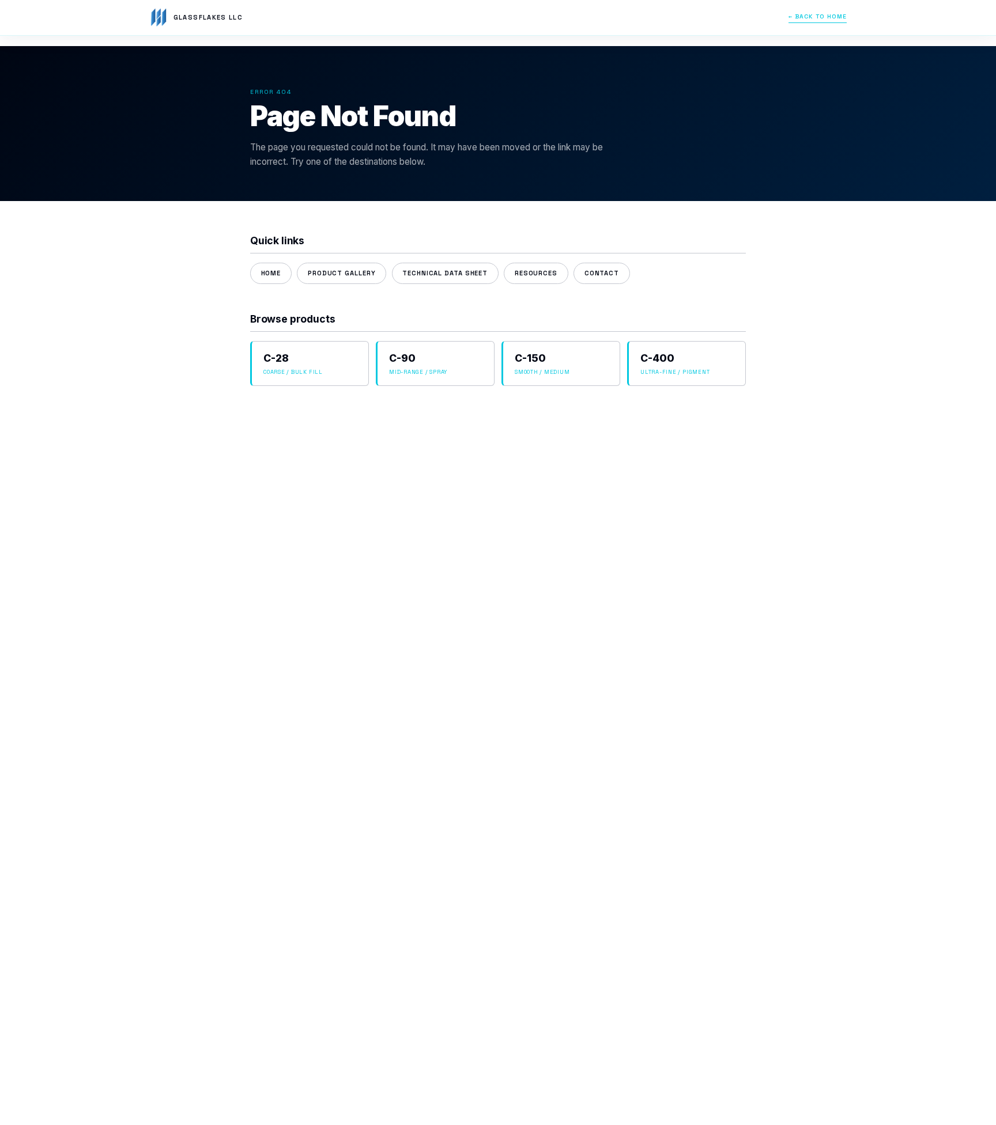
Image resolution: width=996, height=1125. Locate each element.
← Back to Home (817, 16)
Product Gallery (341, 273)
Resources (536, 273)
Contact (601, 273)
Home (271, 273)
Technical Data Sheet (445, 273)
